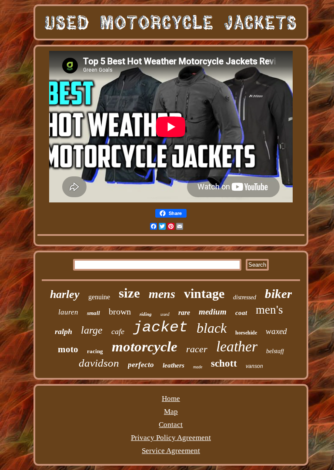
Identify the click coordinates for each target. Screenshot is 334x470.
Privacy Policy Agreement (171, 438)
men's (269, 309)
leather (236, 346)
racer (196, 349)
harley (65, 294)
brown (120, 311)
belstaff (275, 351)
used (165, 314)
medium (213, 311)
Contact (171, 424)
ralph (63, 331)
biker (278, 294)
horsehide (246, 333)
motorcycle (144, 346)
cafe (117, 331)
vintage (204, 293)
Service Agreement (171, 451)
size (129, 293)
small (93, 313)
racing (95, 351)
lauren (68, 312)
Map (171, 411)
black (212, 328)
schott (224, 363)
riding (146, 314)
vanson (254, 366)
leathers (173, 365)
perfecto (141, 365)
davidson (99, 363)
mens (162, 294)
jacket (160, 327)
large (92, 330)
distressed (244, 297)
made (197, 366)
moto (68, 349)
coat (241, 312)
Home (171, 398)
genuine (99, 297)
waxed (276, 331)
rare (184, 312)
